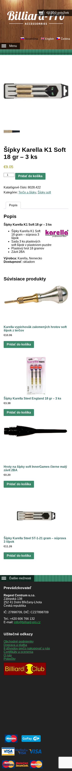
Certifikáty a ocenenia (18, 651)
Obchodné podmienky (19, 641)
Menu (13, 46)
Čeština (65, 38)
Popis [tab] (13, 205)
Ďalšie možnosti (20, 578)
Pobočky (10, 658)
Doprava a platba (15, 645)
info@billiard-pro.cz (27, 622)
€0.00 (57, 12)
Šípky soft (44, 192)
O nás (8, 655)
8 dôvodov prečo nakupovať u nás (27, 648)
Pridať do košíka (30, 176)
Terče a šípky (27, 192)
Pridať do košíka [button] (19, 344)
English (49, 38)
